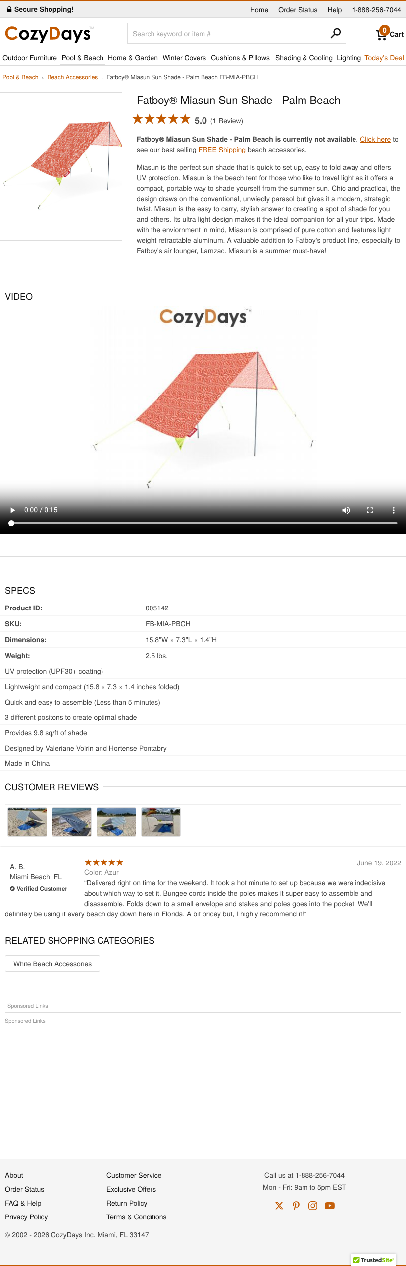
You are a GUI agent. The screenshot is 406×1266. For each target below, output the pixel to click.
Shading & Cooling (304, 57)
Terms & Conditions (136, 1216)
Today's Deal (384, 57)
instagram (313, 1206)
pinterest (296, 1206)
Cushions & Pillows (240, 57)
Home (259, 9)
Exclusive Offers (131, 1189)
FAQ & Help (23, 1203)
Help (335, 9)
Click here (375, 139)
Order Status (297, 9)
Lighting (349, 57)
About (14, 1175)
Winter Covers (184, 57)
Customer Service (133, 1175)
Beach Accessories (72, 77)
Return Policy (127, 1203)
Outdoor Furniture (29, 57)
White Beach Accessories (52, 963)
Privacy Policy (26, 1216)
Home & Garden (133, 57)
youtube (330, 1206)
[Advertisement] (203, 1086)
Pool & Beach (82, 57)
